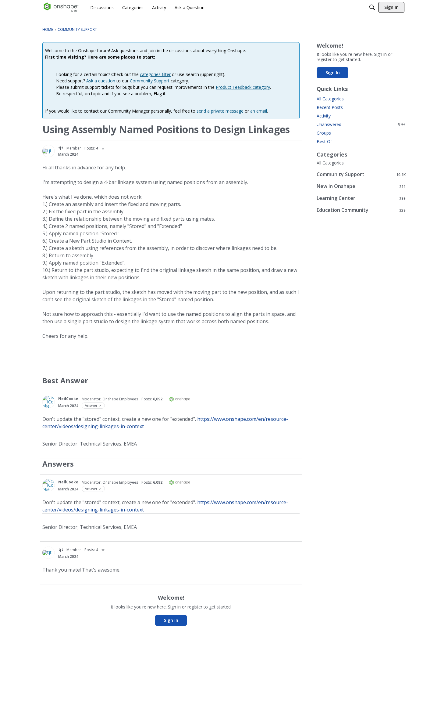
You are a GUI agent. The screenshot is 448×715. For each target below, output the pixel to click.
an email (258, 111)
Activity (324, 116)
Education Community (361, 210)
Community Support (149, 81)
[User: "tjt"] (48, 151)
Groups (324, 133)
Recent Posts (330, 107)
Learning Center (361, 198)
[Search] (372, 7)
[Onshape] (61, 7)
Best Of (324, 141)
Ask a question (100, 81)
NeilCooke (68, 398)
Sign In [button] (171, 620)
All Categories (330, 99)
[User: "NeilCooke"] (48, 402)
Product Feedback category (243, 87)
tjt (60, 147)
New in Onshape (361, 186)
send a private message (220, 111)
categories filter (155, 74)
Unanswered (361, 124)
